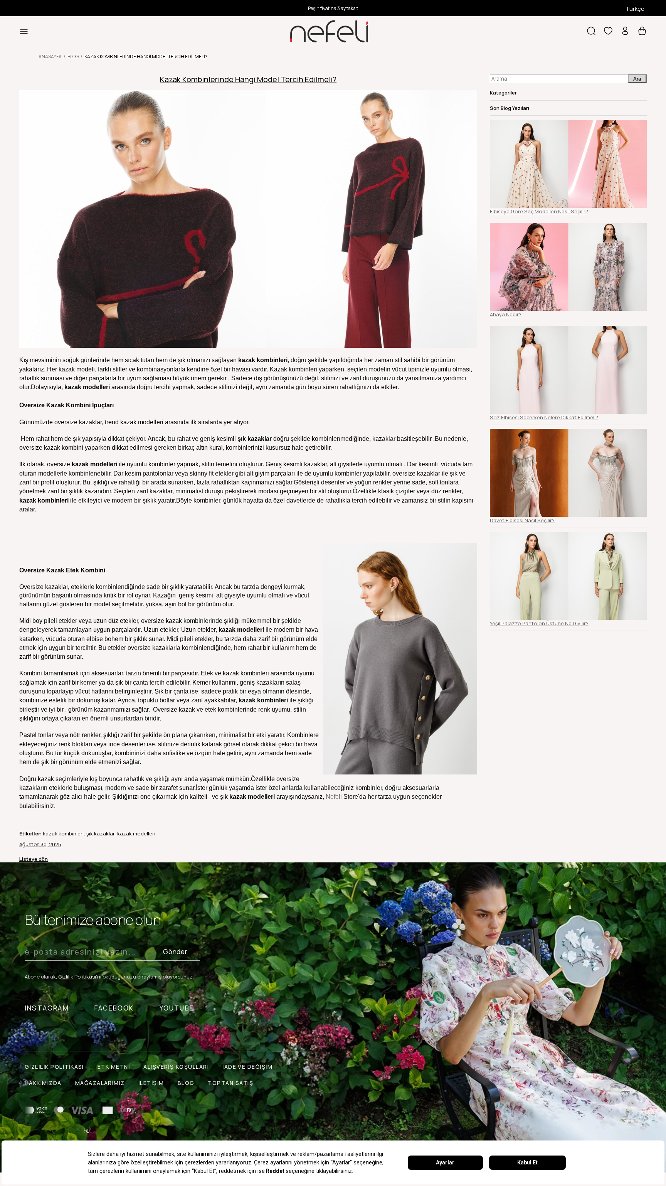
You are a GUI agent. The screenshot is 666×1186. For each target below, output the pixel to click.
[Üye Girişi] (625, 31)
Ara (637, 79)
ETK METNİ (114, 1066)
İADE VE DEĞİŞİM (247, 1066)
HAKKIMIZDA (43, 1082)
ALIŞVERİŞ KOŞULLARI (176, 1066)
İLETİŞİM (151, 1082)
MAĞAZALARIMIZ (100, 1082)
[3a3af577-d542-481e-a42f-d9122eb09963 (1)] (80, 1110)
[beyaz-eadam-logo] (88, 1130)
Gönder (175, 951)
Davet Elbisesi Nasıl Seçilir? (522, 520)
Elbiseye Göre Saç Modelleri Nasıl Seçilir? (539, 211)
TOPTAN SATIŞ (230, 1082)
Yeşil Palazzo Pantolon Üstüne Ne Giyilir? (539, 623)
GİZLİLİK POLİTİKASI (54, 1066)
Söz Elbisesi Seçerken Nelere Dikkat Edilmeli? (544, 417)
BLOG (186, 1082)
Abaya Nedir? (505, 314)
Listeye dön (33, 858)
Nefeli (334, 796)
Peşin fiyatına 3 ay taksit (333, 8)
